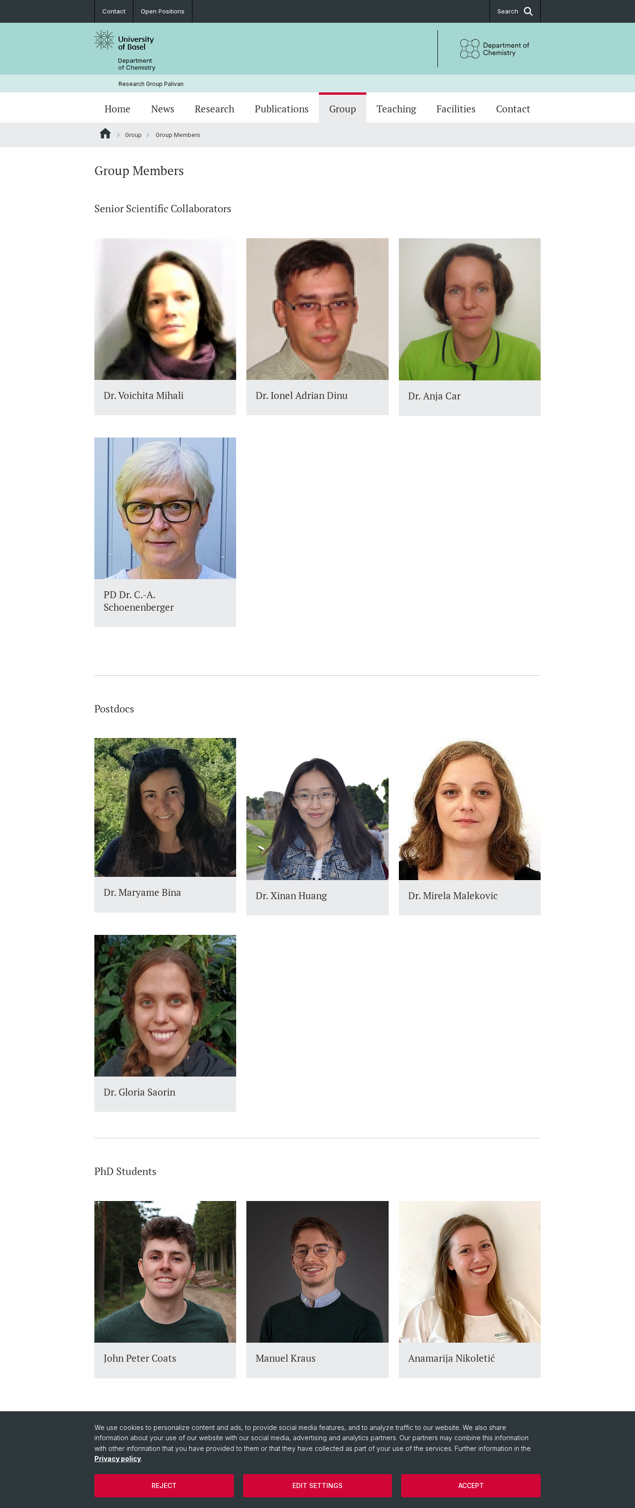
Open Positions (163, 11)
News (162, 108)
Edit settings (317, 1485)
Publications (282, 108)
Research (214, 108)
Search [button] (507, 11)
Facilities (456, 108)
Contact (114, 11)
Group (342, 108)
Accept (471, 1485)
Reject (164, 1485)
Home (118, 108)
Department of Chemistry (136, 64)
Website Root (105, 133)
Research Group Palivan (151, 83)
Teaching (396, 108)
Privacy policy (117, 1458)
